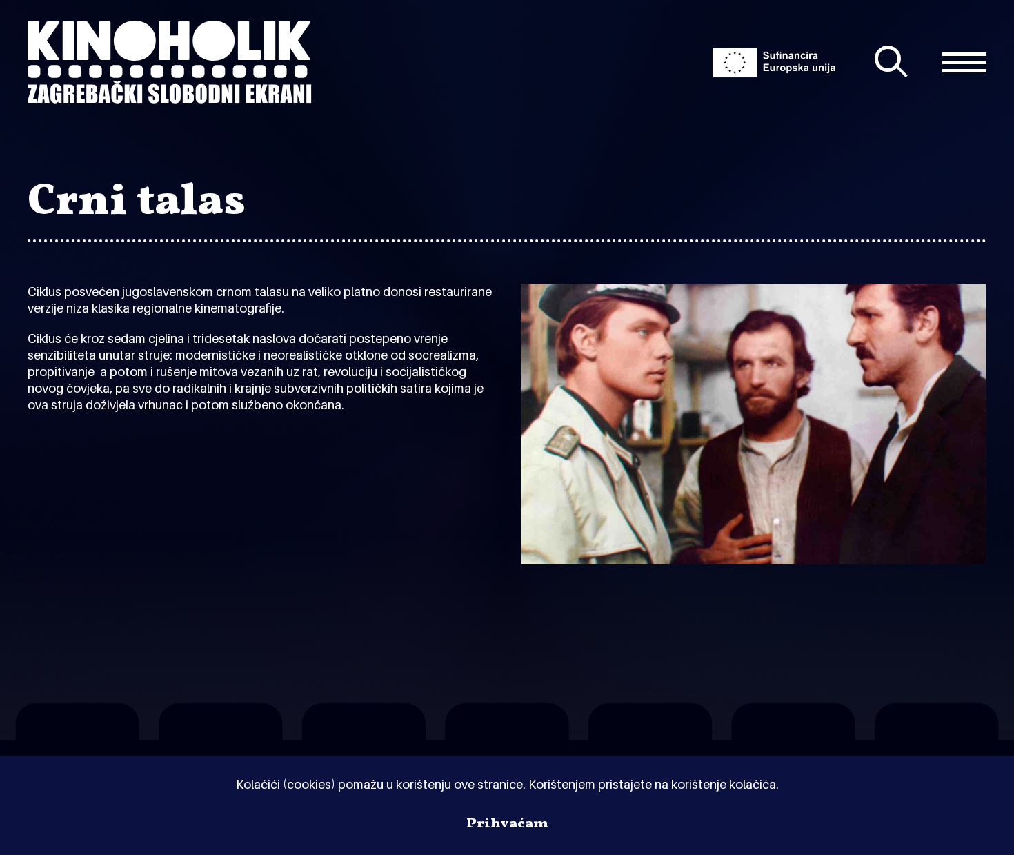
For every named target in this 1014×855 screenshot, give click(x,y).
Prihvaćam (507, 824)
